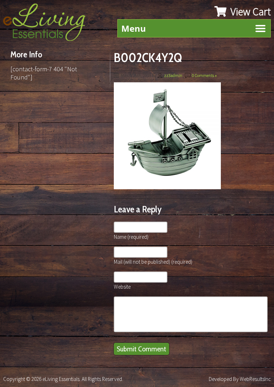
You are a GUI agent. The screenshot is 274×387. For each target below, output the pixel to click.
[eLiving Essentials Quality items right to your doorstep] (47, 24)
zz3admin (173, 75)
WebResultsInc (255, 379)
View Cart (249, 11)
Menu (133, 28)
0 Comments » (204, 75)
